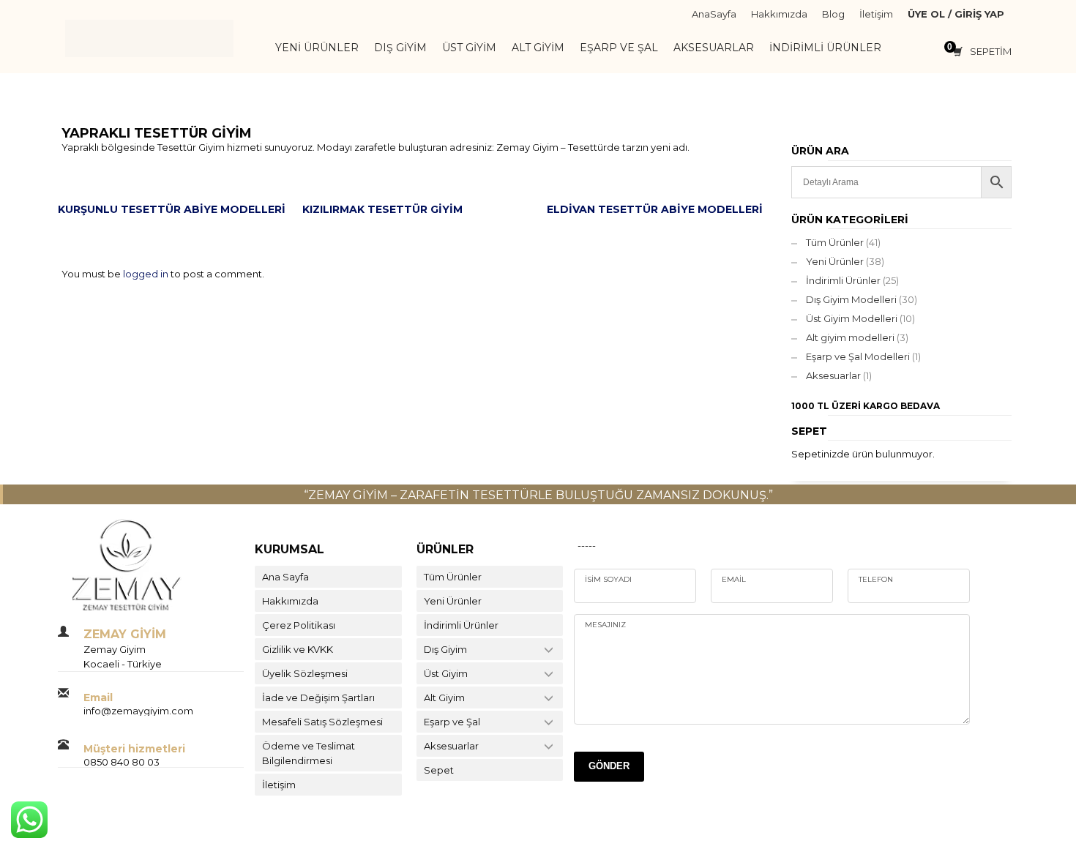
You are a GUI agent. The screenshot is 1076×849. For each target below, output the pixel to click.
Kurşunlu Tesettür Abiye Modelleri (171, 209)
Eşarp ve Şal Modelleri (858, 356)
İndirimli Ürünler (843, 280)
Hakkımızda (779, 14)
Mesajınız (605, 624)
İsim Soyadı (608, 579)
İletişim (876, 14)
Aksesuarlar (833, 375)
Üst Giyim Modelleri (851, 318)
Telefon (876, 579)
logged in (147, 274)
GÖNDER (609, 765)
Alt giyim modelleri (850, 337)
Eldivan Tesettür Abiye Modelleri (655, 209)
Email (734, 579)
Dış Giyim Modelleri (851, 299)
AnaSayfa (714, 14)
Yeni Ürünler (835, 261)
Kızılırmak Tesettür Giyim (382, 209)
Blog (833, 14)
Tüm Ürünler (835, 242)
